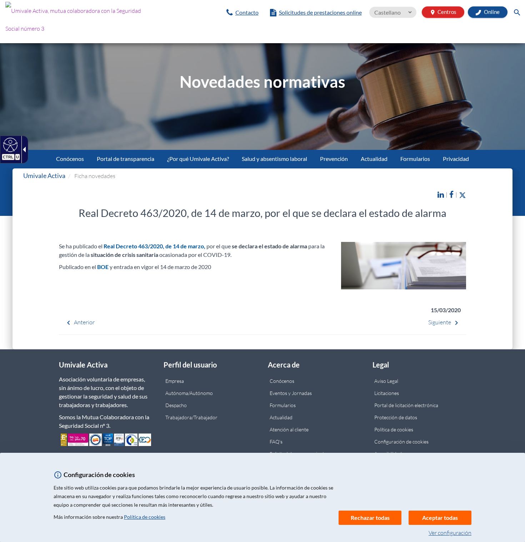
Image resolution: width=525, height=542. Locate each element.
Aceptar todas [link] (440, 517)
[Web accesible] (9, 144)
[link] (242, 12)
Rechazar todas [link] (370, 517)
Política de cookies (144, 517)
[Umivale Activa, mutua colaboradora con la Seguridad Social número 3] (87, 21)
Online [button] (491, 12)
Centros (443, 12)
